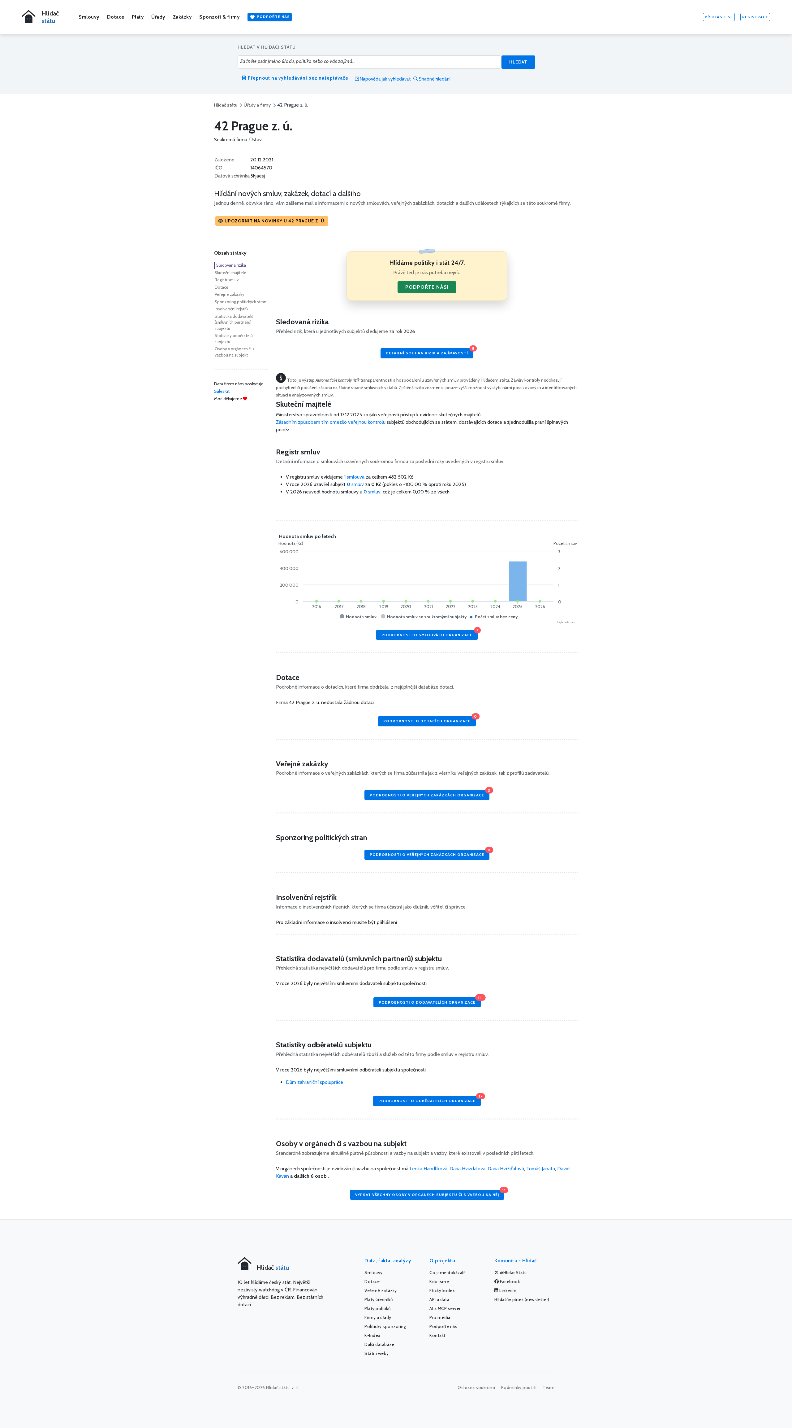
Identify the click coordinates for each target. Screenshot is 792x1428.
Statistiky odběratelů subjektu (234, 338)
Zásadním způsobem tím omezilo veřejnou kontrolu (330, 422)
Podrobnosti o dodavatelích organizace (430, 1000)
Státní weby (376, 1353)
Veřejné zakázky (229, 294)
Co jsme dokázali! (447, 1272)
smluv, (373, 492)
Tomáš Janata (540, 1169)
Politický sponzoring (385, 1326)
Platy (138, 17)
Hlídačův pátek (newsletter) (521, 1299)
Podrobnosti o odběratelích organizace (429, 1099)
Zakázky (182, 17)
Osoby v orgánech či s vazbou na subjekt (234, 351)
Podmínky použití (519, 1387)
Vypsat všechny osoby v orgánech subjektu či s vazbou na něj (429, 1193)
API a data (439, 1299)
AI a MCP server (445, 1308)
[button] (271, 221)
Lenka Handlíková (428, 1169)
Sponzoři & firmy (219, 17)
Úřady (158, 17)
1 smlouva (354, 477)
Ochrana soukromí (476, 1387)
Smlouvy (89, 17)
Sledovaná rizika (231, 265)
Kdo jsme (439, 1281)
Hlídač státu (225, 105)
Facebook (509, 1281)
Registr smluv (227, 279)
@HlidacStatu (513, 1272)
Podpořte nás (273, 16)
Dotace (115, 17)
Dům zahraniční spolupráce (314, 1082)
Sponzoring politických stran (240, 301)
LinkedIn (507, 1290)
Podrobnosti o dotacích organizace (429, 719)
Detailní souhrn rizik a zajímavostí (429, 351)
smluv (356, 484)
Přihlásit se (719, 17)
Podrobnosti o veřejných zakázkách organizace (429, 793)
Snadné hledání (434, 79)
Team (548, 1387)
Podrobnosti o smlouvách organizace (429, 633)
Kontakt (437, 1335)
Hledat (518, 62)
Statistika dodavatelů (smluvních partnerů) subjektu (234, 322)
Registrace (755, 17)
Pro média (439, 1317)
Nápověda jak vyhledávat (385, 79)
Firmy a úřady (377, 1317)
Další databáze (379, 1344)
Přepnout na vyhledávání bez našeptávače (297, 78)
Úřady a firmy (257, 105)
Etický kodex (442, 1290)
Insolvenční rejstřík (231, 308)
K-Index (372, 1335)
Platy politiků (377, 1308)
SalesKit (222, 391)
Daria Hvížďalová (506, 1169)
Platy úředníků (378, 1299)
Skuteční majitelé (230, 272)
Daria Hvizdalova (467, 1169)
